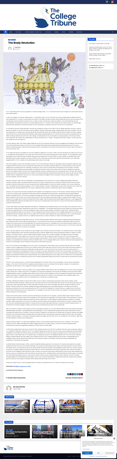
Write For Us (79, 456)
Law (42, 404)
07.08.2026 (65, 436)
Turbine (71, 32)
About (69, 456)
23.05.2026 (92, 436)
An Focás (48, 32)
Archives (79, 32)
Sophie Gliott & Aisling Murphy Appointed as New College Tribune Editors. (71, 433)
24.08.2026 (10, 436)
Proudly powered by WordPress (10, 456)
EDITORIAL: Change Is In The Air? (22, 366)
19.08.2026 (37, 436)
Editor (16, 410)
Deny (98, 453)
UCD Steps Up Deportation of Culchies (99, 43)
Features (19, 32)
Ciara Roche (17, 47)
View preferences (109, 453)
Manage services (86, 449)
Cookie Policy (92, 456)
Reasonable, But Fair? (95, 58)
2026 (7, 404)
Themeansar (28, 456)
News (11, 32)
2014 (9, 39)
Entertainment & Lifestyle (33, 32)
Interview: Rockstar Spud (74, 378)
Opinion (56, 32)
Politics (16, 404)
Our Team (74, 456)
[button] (114, 438)
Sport (64, 32)
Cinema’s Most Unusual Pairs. (16, 378)
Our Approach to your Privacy (101, 456)
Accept (87, 453)
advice (47, 111)
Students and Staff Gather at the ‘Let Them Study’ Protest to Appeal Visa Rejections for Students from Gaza (100, 48)
